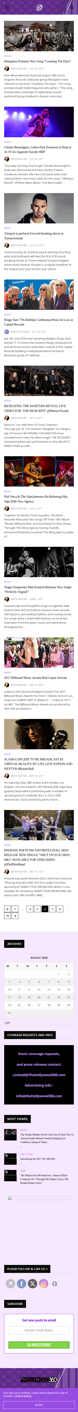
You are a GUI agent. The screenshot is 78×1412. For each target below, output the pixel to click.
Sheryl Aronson (20, 331)
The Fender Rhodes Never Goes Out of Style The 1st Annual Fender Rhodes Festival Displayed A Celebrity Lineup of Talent (47, 1138)
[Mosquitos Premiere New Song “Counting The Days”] (39, 36)
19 (7, 915)
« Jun (7, 1022)
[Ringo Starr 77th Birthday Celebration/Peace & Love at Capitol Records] (39, 294)
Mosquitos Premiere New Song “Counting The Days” (37, 61)
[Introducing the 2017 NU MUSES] (10, 1156)
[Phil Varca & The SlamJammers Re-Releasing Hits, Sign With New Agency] (39, 471)
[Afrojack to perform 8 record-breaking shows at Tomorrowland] (39, 208)
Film (22, 1171)
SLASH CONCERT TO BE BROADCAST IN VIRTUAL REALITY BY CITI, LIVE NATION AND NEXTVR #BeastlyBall (38, 764)
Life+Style (26, 1154)
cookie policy (23, 1396)
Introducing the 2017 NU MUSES (37, 1158)
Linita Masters (19, 68)
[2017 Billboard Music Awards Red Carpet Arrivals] (39, 652)
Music (7, 56)
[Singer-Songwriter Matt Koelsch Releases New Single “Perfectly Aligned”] (39, 562)
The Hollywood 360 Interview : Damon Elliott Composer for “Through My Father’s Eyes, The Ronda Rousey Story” (44, 1179)
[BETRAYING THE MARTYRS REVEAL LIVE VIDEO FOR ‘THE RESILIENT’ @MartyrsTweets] (39, 381)
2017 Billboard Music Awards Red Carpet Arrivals (35, 678)
